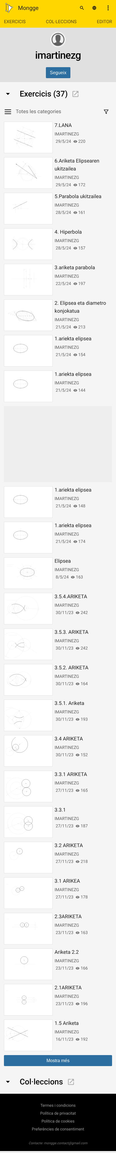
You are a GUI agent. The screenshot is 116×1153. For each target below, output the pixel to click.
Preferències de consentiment (58, 1129)
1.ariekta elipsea (73, 339)
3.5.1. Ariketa (69, 703)
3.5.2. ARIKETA (71, 668)
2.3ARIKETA (68, 917)
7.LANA (63, 125)
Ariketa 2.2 (67, 952)
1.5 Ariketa (67, 1023)
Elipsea (63, 561)
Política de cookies (57, 1121)
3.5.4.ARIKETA (71, 597)
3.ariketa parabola (75, 268)
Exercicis (15, 21)
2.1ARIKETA (68, 988)
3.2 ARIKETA (69, 846)
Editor (104, 21)
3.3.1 (60, 810)
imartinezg (67, 134)
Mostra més (58, 1060)
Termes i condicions (57, 1105)
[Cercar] (81, 7)
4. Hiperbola (68, 232)
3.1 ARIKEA (67, 881)
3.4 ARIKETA (69, 739)
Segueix (58, 72)
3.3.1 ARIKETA (71, 774)
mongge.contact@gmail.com (66, 1143)
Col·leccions (61, 21)
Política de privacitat (58, 1113)
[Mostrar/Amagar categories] (10, 112)
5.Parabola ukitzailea (78, 197)
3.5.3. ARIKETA (71, 632)
